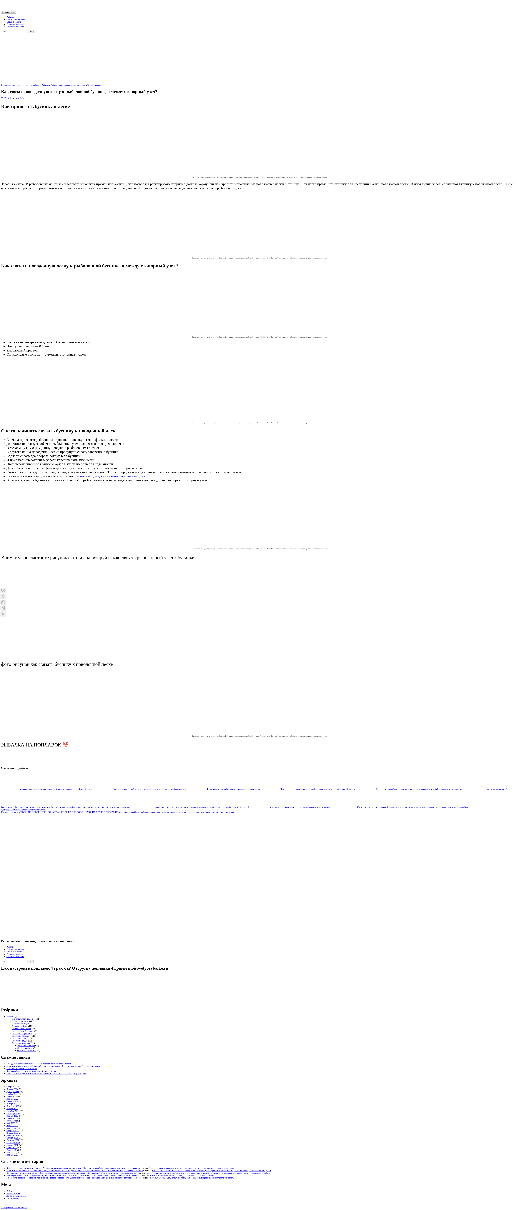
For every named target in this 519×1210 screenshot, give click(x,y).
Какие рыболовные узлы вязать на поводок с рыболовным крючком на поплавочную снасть (191, 1178)
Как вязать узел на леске (12, 85)
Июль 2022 (11, 1118)
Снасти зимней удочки (22, 1031)
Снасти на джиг (24, 1048)
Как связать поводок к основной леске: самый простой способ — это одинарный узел (46, 1073)
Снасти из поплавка (15, 19)
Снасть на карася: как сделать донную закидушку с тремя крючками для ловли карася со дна (191, 1168)
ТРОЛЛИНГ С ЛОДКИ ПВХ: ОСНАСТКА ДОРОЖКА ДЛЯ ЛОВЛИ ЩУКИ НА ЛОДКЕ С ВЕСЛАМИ (59, 812)
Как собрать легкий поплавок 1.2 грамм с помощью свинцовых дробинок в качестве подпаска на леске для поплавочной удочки (211, 1170)
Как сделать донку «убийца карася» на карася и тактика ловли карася (38, 1064)
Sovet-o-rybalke (18, 98)
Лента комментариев (16, 1196)
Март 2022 (11, 1128)
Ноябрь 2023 (12, 1094)
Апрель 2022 (12, 1125)
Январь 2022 (12, 1133)
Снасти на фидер (95, 85)
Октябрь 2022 (12, 1111)
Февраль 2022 (12, 1130)
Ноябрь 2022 (12, 1108)
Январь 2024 (12, 1089)
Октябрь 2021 (12, 1140)
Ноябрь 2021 (12, 1138)
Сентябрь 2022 (13, 1113)
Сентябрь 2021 (13, 1142)
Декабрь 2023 (12, 1091)
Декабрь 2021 (12, 1135)
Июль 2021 (11, 1147)
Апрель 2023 (12, 1099)
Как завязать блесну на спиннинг (21, 1068)
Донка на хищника (26, 1045)
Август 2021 (12, 1145)
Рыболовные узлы (30, 810)
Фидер (42, 810)
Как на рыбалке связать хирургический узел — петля (31, 1071)
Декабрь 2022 (12, 1106)
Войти (9, 1191)
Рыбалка (10, 17)
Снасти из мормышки (22, 1033)
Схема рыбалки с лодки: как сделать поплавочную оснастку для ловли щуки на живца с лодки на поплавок (175, 812)
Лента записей (13, 1193)
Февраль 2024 (12, 1087)
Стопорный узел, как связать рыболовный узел (110, 476)
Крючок (10, 810)
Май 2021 (10, 1152)
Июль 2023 (11, 1096)
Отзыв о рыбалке (14, 22)
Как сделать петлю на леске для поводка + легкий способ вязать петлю (181, 1175)
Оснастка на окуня (15, 27)
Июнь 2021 (11, 1150)
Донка (4, 810)
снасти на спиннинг (26, 1050)
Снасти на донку (78, 85)
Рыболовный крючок (60, 85)
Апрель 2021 (12, 1155)
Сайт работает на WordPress (14, 1207)
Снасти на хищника (21, 1043)
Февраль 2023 (12, 1101)
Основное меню (8, 12)
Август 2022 (12, 1116)
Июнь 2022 (11, 1121)
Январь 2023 (12, 1104)
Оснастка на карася (15, 24)
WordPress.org (12, 1198)
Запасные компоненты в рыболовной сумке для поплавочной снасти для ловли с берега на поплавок (53, 1066)
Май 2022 (10, 1123)
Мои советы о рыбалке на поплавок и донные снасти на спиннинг (65, 5)
